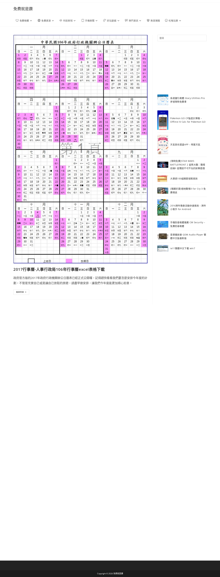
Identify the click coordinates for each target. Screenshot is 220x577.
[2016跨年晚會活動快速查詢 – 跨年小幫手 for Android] (162, 207)
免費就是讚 (23, 8)
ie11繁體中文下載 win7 (182, 248)
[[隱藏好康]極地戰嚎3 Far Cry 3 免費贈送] (162, 191)
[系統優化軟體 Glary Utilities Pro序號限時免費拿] (162, 99)
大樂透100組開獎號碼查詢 (183, 178)
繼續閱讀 (22, 292)
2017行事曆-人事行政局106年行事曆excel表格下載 (59, 269)
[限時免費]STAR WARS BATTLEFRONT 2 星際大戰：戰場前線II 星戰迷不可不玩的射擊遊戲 (187, 164)
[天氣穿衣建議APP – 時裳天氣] (162, 144)
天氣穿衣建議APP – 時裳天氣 (185, 144)
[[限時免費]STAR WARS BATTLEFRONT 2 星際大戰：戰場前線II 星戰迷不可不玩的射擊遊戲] (162, 165)
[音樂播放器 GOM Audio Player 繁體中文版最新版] (162, 236)
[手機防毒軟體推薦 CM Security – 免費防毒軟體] (162, 224)
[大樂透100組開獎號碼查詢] (162, 178)
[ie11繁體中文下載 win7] (162, 248)
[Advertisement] (182, 68)
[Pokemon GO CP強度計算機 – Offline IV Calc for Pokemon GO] (162, 120)
